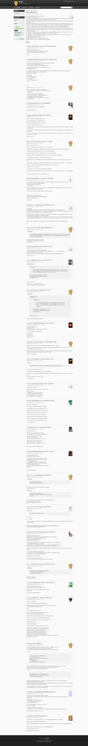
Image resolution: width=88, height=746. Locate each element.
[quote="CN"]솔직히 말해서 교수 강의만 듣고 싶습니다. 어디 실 (40, 359)
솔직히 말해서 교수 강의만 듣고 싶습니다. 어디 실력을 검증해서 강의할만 (41, 342)
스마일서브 (47, 739)
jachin (30, 717)
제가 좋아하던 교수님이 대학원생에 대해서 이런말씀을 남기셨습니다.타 (41, 692)
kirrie (30, 453)
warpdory (30, 180)
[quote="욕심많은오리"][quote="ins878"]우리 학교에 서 (39, 260)
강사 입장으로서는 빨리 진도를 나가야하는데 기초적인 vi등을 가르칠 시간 (42, 59)
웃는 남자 (30, 104)
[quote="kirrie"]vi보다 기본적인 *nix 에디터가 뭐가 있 (39, 506)
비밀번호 (16, 23)
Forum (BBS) (17, 7)
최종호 (30, 476)
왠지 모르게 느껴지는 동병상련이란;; (34, 643)
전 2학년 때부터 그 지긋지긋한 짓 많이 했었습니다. (37, 716)
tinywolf (30, 599)
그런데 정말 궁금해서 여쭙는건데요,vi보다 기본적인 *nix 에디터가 (40, 451)
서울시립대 (47, 737)
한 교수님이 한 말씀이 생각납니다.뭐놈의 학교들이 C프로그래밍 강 (40, 383)
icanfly (30, 143)
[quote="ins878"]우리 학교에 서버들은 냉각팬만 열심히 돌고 (40, 227)
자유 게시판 (34, 10)
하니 (29, 116)
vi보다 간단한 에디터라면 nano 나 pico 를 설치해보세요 (38, 103)
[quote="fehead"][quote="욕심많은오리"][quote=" (39, 290)
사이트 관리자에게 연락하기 (47, 741)
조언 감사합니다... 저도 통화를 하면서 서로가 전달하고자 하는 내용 (40, 205)
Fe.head (30, 261)
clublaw (30, 693)
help (72, 1)
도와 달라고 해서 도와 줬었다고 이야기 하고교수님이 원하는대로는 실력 (41, 46)
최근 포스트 (17, 13)
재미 (31, 10)
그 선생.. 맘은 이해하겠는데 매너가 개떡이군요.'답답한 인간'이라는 (40, 582)
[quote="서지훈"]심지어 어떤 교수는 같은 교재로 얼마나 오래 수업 (41, 564)
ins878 (29, 14)
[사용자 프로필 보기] (71, 18)
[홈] (16, 3)
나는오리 (30, 61)
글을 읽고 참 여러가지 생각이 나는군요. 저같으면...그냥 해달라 (39, 141)
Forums (28, 10)
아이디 (15, 20)
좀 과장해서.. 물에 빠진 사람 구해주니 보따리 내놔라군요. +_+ (39, 115)
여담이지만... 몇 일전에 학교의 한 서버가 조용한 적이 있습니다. (40, 246)
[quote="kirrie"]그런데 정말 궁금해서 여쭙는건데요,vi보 (39, 475)
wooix (30, 47)
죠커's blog (29, 354)
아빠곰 (30, 508)
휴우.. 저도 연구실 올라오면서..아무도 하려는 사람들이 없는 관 (39, 597)
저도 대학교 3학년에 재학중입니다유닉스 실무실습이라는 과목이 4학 (41, 400)
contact (69, 1)
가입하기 (16, 27)
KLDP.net (38, 7)
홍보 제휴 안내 (21, 39)
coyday (30, 584)
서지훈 (30, 533)
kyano (30, 428)
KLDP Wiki (31, 7)
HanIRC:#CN (34, 354)
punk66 (30, 402)
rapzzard (30, 645)
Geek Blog (24, 7)
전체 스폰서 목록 (39, 741)
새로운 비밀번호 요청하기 (19, 28)
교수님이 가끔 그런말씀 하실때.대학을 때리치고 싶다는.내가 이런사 (40, 323)
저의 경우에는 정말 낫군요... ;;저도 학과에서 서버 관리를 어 (39, 427)
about (66, 1)
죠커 (29, 343)
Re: (27, 85)
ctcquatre (30, 324)
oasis (30, 565)
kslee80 (30, 87)
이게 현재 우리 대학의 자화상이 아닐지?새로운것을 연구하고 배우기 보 (41, 532)
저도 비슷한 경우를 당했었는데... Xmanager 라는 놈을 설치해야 (40, 178)
